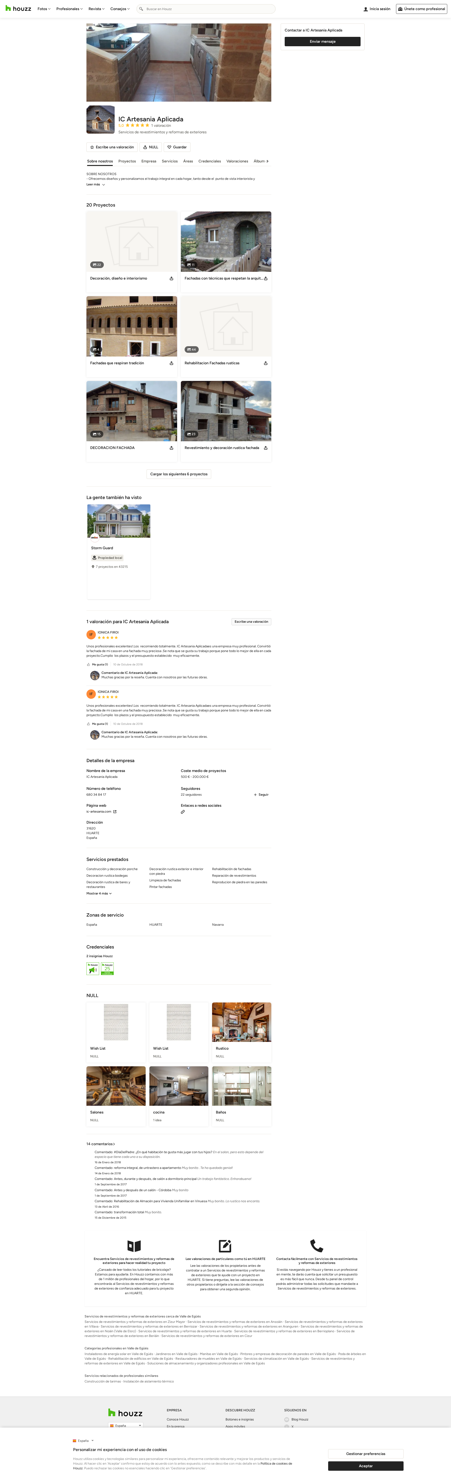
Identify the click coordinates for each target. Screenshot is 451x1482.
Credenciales (209, 161)
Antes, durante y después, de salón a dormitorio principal (155, 1179)
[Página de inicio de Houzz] (18, 8)
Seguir (263, 795)
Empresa (148, 161)
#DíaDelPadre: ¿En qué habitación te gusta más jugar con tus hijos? (163, 1152)
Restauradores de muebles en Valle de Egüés (208, 1359)
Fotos (42, 9)
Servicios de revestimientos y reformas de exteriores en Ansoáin (234, 1322)
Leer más (93, 184)
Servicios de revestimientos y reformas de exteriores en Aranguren (249, 1326)
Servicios (170, 161)
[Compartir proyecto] (171, 278)
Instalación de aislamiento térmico (148, 1381)
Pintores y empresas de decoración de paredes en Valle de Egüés (288, 1354)
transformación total (129, 1212)
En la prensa (175, 1426)
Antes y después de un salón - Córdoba (142, 1190)
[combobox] (206, 9)
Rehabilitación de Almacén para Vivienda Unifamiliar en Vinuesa (160, 1201)
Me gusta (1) (100, 664)
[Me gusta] (88, 664)
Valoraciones (237, 161)
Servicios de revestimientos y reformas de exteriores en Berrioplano (284, 1331)
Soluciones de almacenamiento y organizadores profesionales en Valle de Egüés (206, 1363)
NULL (153, 147)
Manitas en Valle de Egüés (219, 1354)
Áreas (188, 161)
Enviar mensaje (323, 41)
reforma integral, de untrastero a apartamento (147, 1168)
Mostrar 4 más (97, 893)
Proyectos (127, 161)
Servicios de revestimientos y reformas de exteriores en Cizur (206, 1336)
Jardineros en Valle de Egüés (177, 1354)
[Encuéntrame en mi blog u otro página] (183, 811)
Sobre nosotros (100, 161)
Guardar (180, 147)
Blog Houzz (300, 1419)
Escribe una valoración (251, 622)
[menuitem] (44, 9)
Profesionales (67, 9)
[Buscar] (141, 9)
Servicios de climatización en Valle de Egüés (276, 1359)
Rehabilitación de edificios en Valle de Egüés (140, 1359)
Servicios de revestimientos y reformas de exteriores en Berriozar (149, 1326)
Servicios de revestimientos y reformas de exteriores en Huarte (185, 1331)
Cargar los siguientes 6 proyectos (178, 474)
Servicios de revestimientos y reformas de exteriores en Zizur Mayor (135, 1322)
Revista (95, 9)
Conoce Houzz (178, 1419)
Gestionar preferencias (365, 1453)
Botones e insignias (240, 1419)
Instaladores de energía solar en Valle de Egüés (119, 1354)
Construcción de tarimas (103, 1381)
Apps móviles (235, 1426)
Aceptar (366, 1466)
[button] (178, 651)
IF (91, 634)
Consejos (118, 9)
